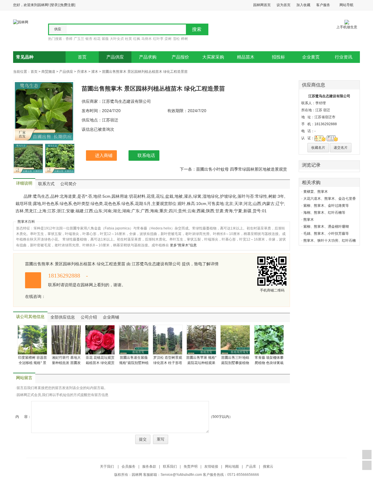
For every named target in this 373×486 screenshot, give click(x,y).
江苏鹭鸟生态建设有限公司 (329, 96)
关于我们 (107, 466)
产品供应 (115, 57)
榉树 (184, 39)
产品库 (251, 466)
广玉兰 (79, 39)
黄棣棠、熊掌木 (315, 192)
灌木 (94, 72)
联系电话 (146, 155)
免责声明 (191, 466)
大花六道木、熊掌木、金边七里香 (329, 199)
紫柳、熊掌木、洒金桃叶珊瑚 (326, 227)
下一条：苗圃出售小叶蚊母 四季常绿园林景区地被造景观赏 (233, 169)
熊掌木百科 (26, 222)
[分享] (367, 465)
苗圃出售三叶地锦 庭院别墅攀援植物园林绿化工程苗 (235, 363)
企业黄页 (311, 57)
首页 (82, 57)
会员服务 (129, 466)
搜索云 (268, 466)
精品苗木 (245, 57)
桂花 (97, 39)
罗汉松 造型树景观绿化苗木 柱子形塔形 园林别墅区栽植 (167, 363)
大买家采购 (213, 57)
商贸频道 (48, 72)
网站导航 (346, 5)
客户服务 (323, 5)
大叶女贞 (117, 39)
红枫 (136, 39)
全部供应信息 (62, 317)
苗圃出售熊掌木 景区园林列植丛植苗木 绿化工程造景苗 (145, 72)
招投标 (278, 57)
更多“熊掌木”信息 (183, 245)
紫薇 (105, 39)
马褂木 (146, 39)
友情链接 (211, 466)
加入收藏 (303, 5)
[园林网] (20, 22)
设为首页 (284, 5)
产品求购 (147, 57)
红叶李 (158, 39)
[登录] (54, 5)
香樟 (69, 39)
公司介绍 (89, 317)
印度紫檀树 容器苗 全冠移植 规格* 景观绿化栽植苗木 (32, 363)
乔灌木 (82, 72)
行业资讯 (343, 57)
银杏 (88, 39)
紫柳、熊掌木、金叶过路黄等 (326, 206)
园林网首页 (262, 5)
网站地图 (232, 466)
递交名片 (341, 148)
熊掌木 (308, 220)
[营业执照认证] (320, 138)
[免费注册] (67, 5)
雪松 (176, 39)
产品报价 (180, 57)
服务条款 (149, 466)
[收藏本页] (367, 454)
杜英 (128, 39)
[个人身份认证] (332, 138)
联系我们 (170, 466)
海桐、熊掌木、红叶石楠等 (324, 213)
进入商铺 (103, 155)
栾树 (168, 39)
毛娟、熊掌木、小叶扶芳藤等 (326, 233)
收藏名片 (318, 148)
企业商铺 (111, 317)
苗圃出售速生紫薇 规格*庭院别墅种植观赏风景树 (134, 363)
